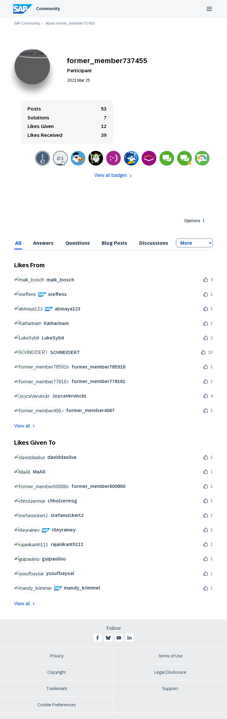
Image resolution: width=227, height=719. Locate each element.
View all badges (110, 175)
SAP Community (27, 23)
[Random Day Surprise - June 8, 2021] (131, 158)
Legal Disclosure (170, 672)
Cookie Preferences (57, 704)
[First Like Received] (42, 158)
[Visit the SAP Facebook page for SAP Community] (97, 637)
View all (22, 425)
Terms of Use (170, 656)
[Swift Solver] (202, 158)
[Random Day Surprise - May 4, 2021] (95, 158)
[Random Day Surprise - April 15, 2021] (78, 158)
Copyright (56, 672)
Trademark (56, 688)
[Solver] (166, 158)
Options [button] (192, 220)
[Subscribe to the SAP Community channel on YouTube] (118, 637)
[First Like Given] (60, 158)
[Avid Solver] (184, 158)
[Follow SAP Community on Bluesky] (108, 637)
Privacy (57, 656)
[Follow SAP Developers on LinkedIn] (129, 637)
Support (170, 688)
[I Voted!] (149, 158)
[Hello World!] (113, 158)
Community (48, 8)
